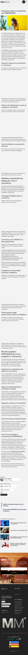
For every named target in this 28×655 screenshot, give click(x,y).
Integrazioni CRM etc (18, 606)
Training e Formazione (18, 608)
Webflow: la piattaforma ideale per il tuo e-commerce (13, 505)
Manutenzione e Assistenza (19, 607)
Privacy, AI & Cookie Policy (6, 596)
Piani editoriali (17, 613)
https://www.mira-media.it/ (18, 451)
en (26, 2)
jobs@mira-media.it (5, 612)
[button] (14, 651)
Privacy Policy (23, 575)
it (26, 1)
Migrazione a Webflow (19, 601)
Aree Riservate (17, 604)
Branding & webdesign (19, 591)
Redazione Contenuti (18, 612)
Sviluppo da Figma (18, 602)
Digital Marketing (18, 590)
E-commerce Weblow (18, 603)
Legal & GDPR (17, 594)
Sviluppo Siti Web (18, 593)
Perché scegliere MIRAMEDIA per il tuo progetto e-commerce (14, 510)
